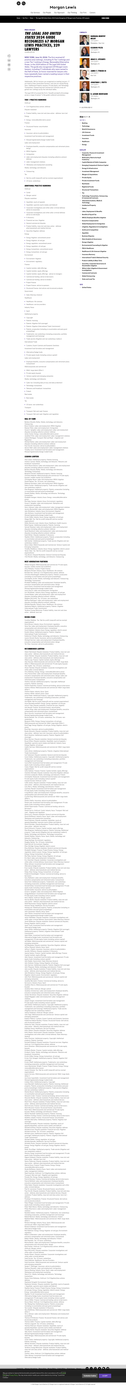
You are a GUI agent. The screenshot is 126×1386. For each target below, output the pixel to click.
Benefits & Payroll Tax (89, 214)
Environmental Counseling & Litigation (95, 245)
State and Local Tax (88, 279)
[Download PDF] (9, 69)
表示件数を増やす (86, 107)
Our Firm (83, 12)
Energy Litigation (87, 242)
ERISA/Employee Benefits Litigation (94, 217)
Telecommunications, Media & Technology (92, 202)
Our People (47, 12)
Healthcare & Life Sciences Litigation (94, 251)
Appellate (85, 233)
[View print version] (9, 65)
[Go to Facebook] (99, 1368)
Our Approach (59, 12)
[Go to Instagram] (95, 1368)
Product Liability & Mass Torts (92, 261)
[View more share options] (9, 56)
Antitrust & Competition (90, 230)
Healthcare (85, 141)
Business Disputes (88, 236)
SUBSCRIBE (105, 18)
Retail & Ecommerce (88, 129)
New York (101, 43)
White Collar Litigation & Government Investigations (94, 269)
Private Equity (86, 177)
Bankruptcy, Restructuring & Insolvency (91, 158)
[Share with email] (9, 60)
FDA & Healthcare (88, 248)
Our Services (35, 12)
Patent (84, 208)
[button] (18, 3)
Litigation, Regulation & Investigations (94, 227)
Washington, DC (95, 52)
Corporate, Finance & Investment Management (93, 154)
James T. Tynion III (98, 71)
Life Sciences (86, 132)
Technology (86, 126)
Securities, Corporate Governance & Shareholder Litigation (94, 265)
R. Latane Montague (99, 94)
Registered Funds (88, 187)
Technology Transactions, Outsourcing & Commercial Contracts (95, 197)
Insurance (85, 138)
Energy (84, 144)
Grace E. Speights (98, 59)
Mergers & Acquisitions (90, 174)
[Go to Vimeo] (107, 1368)
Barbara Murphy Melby (98, 37)
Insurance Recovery (88, 254)
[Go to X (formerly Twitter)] (91, 1368)
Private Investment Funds (90, 181)
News (31, 18)
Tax (83, 193)
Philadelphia (94, 43)
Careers (92, 12)
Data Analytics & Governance (92, 239)
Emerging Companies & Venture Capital (95, 165)
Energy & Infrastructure (90, 168)
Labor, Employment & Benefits (92, 211)
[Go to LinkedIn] (87, 1368)
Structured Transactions (90, 190)
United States (86, 287)
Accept (104, 1376)
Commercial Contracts (89, 273)
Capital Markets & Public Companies (94, 162)
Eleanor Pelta (97, 48)
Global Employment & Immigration (93, 224)
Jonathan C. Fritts (99, 82)
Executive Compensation (90, 221)
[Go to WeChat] (103, 1368)
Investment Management (90, 171)
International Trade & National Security (95, 257)
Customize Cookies (90, 1376)
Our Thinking (72, 12)
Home (18, 18)
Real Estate (85, 184)
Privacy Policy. (13, 1375)
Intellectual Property (89, 205)
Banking (84, 123)
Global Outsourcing (88, 276)
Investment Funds (88, 135)
